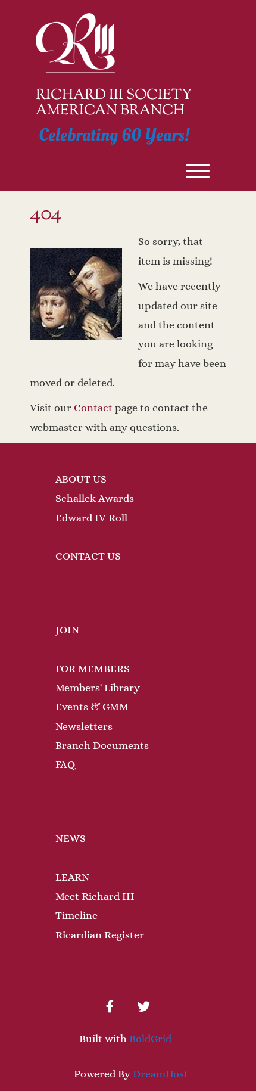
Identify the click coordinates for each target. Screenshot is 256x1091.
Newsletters (84, 726)
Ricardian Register (99, 935)
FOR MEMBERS (92, 669)
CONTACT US (88, 556)
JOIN (67, 630)
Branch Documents (102, 745)
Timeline (76, 915)
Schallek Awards (94, 498)
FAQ (65, 764)
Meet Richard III (95, 896)
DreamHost (160, 1074)
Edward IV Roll (91, 518)
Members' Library (97, 688)
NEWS (70, 838)
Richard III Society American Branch (114, 103)
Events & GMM (92, 707)
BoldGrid (150, 1039)
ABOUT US (81, 479)
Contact (93, 408)
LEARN (72, 877)
